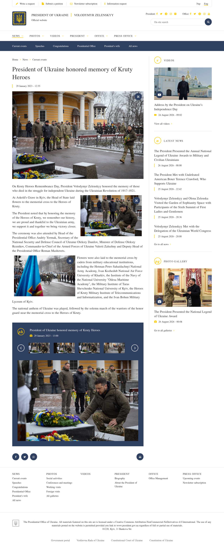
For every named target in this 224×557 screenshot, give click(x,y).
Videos (85, 474)
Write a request (27, 3)
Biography (120, 478)
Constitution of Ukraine (161, 540)
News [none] (16, 35)
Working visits (53, 487)
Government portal (60, 540)
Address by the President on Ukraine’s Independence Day (178, 106)
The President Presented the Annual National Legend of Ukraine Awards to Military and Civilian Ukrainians (182, 155)
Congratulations (61, 46)
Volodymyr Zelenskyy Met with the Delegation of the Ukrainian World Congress (182, 228)
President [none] (78, 35)
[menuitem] (19, 36)
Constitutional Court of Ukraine (127, 540)
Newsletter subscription (85, 3)
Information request (117, 3)
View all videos (162, 123)
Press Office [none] (124, 35)
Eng (206, 3)
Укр (198, 3)
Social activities (54, 478)
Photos (51, 474)
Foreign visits (53, 491)
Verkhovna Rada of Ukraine (90, 540)
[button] (162, 13)
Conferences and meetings (59, 482)
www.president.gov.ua (128, 525)
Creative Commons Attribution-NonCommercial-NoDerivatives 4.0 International (155, 522)
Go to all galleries (163, 330)
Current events (19, 46)
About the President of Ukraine (126, 484)
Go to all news (161, 244)
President (122, 474)
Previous (21, 347)
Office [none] (100, 35)
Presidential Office (86, 46)
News (25, 59)
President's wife (112, 46)
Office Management (158, 478)
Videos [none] (55, 35)
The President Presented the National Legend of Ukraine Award (183, 313)
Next (134, 347)
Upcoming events (191, 478)
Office (153, 474)
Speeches (39, 46)
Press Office (192, 474)
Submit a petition (54, 3)
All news (133, 46)
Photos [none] (35, 35)
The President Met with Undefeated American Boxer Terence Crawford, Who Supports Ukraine (180, 178)
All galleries (52, 495)
